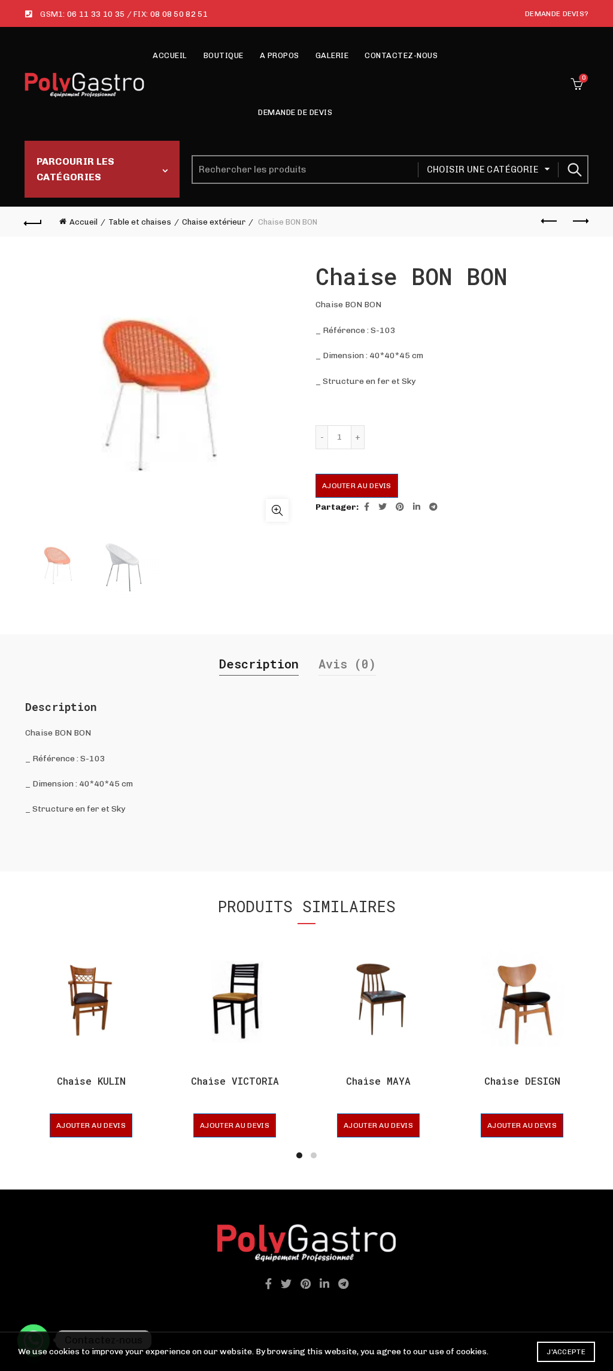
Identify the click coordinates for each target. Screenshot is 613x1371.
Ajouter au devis (357, 486)
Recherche (573, 169)
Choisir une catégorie (483, 169)
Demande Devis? (556, 14)
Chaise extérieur (213, 221)
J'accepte (566, 1352)
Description (259, 663)
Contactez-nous (401, 55)
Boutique (224, 55)
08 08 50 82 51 (179, 14)
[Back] (33, 222)
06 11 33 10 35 (96, 14)
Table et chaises (139, 221)
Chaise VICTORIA (235, 1080)
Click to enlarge (277, 510)
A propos (279, 55)
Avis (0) (347, 663)
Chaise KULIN (91, 1080)
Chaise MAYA (378, 1080)
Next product (579, 222)
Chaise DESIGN (522, 1080)
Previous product (550, 222)
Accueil (170, 55)
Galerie (332, 55)
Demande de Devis (295, 112)
